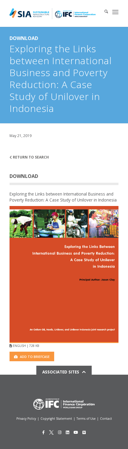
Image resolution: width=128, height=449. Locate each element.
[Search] (103, 12)
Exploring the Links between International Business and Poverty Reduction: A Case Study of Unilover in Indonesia (63, 197)
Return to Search (30, 157)
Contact (106, 418)
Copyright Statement (56, 418)
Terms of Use (86, 418)
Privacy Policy (26, 418)
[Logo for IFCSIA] (53, 13)
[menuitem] (103, 12)
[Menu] (115, 12)
